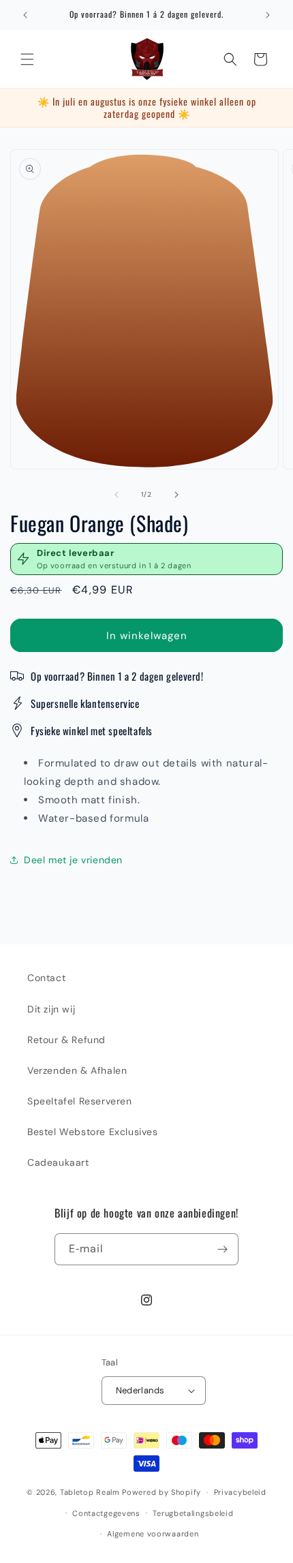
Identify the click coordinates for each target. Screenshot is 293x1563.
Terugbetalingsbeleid (193, 1513)
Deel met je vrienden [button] (73, 860)
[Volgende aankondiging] (268, 15)
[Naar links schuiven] (117, 495)
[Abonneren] (223, 1249)
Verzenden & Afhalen (77, 1070)
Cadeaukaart (58, 1162)
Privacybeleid (240, 1492)
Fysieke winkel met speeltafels (92, 730)
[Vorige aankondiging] (25, 15)
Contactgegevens (106, 1513)
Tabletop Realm (90, 1492)
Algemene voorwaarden (152, 1533)
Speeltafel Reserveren (79, 1101)
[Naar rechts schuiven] (176, 495)
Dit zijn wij (51, 1009)
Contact (46, 978)
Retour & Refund (66, 1040)
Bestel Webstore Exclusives (92, 1132)
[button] (27, 59)
